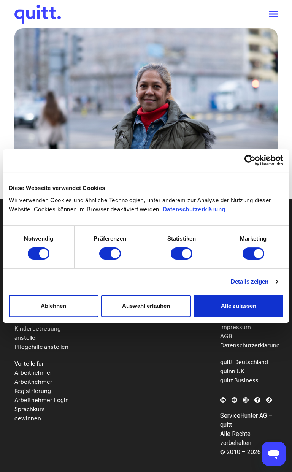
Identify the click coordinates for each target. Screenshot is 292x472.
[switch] (110, 253)
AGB (226, 336)
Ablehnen (53, 306)
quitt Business (239, 380)
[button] (273, 14)
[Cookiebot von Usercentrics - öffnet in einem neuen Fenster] (250, 160)
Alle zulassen (238, 306)
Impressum (235, 327)
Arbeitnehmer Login (41, 400)
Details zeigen (249, 281)
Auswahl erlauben (146, 306)
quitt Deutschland (244, 362)
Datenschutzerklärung (194, 209)
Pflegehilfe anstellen (41, 346)
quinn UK (232, 371)
